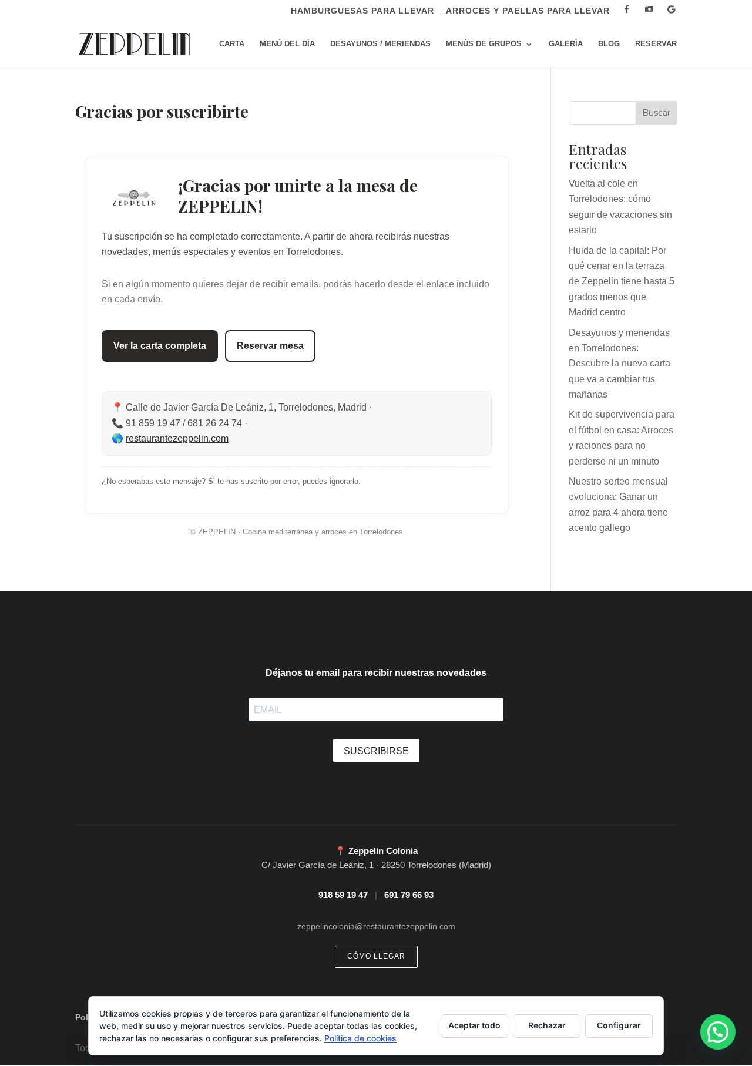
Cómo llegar (376, 956)
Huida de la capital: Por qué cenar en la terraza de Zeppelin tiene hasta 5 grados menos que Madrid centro (621, 282)
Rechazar (547, 1025)
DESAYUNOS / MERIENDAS (380, 44)
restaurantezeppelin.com (177, 438)
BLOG (609, 44)
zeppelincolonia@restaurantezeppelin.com (376, 926)
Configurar (619, 1025)
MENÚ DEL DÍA (287, 44)
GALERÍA (566, 44)
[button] (718, 1032)
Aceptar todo (474, 1025)
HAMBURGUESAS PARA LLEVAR (362, 10)
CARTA (231, 44)
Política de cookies (360, 1038)
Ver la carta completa (159, 346)
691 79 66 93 (409, 895)
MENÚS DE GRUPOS (484, 44)
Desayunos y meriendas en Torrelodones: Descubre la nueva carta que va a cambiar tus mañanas (619, 364)
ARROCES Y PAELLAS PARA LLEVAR (528, 10)
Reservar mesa (270, 346)
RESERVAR (656, 44)
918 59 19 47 (343, 895)
